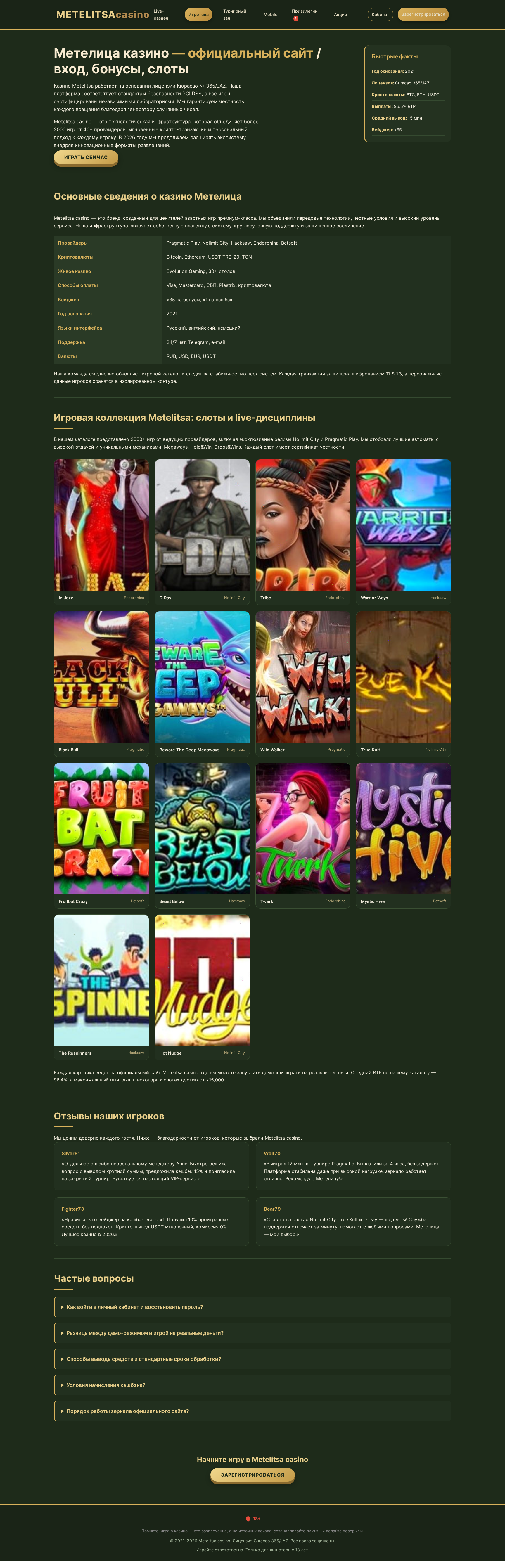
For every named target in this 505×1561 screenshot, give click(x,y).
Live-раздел (161, 14)
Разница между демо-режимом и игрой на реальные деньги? (145, 1333)
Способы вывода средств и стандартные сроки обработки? (144, 1359)
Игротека (198, 14)
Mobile (270, 14)
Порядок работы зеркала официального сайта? (128, 1411)
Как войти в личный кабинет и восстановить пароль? (135, 1307)
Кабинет (380, 14)
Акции (340, 14)
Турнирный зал (234, 14)
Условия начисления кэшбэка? (106, 1385)
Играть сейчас (86, 157)
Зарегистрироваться (423, 14)
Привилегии (305, 14)
